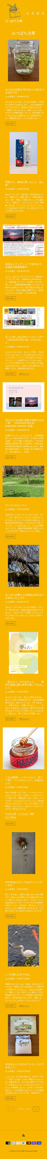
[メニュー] (42, 13)
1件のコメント (24, 374)
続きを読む (10, 123)
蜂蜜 (32, 814)
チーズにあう (23, 814)
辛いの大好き (10, 817)
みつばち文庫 (10, 814)
